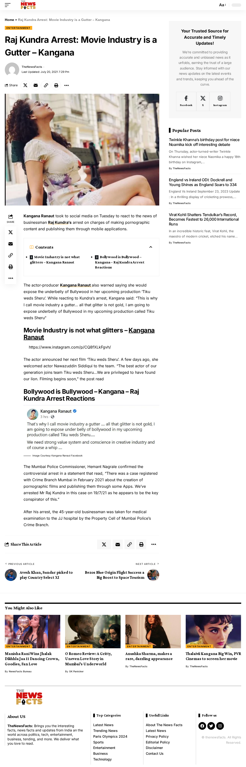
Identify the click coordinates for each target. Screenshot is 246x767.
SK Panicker (76, 671)
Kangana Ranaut (76, 285)
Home (9, 20)
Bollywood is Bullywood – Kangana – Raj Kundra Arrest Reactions (119, 262)
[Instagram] (220, 101)
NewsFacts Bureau (20, 671)
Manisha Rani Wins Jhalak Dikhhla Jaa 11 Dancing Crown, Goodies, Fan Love (32, 658)
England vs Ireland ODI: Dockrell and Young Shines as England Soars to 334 (203, 182)
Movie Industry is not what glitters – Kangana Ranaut (55, 259)
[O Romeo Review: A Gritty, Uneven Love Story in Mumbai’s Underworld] (93, 631)
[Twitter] (211, 726)
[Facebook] (186, 101)
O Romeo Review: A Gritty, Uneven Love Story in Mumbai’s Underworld (88, 658)
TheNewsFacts (32, 67)
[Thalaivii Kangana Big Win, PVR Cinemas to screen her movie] (213, 631)
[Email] (35, 85)
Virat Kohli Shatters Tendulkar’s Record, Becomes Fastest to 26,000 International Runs (204, 219)
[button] (9, 5)
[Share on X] (25, 85)
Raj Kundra (58, 222)
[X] (203, 101)
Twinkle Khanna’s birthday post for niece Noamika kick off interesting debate (204, 142)
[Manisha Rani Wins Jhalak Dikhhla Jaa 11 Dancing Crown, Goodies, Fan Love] (32, 631)
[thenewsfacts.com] (28, 5)
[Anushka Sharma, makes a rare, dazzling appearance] (153, 631)
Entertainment (18, 27)
